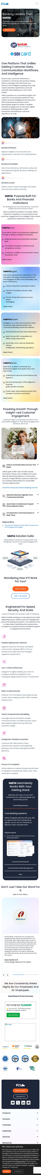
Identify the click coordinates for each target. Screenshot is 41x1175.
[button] (18, 34)
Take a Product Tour (25, 30)
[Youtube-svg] (13, 1103)
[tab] (20, 805)
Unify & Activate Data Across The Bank (21, 466)
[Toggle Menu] (37, 3)
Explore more (9, 30)
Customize (17, 1171)
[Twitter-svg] (18, 1103)
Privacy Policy (21, 1161)
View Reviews (13, 1015)
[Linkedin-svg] (23, 1103)
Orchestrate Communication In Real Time (20, 514)
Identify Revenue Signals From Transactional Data (19, 496)
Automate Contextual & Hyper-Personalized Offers (20, 505)
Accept (6, 1171)
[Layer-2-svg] (28, 1103)
